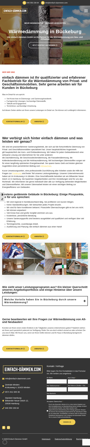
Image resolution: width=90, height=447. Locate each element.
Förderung (16, 173)
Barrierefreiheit (82, 439)
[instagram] (8, 427)
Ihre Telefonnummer (53, 385)
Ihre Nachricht (51, 393)
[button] (5, 442)
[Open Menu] (86, 11)
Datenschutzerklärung (63, 439)
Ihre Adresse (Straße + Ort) (76, 385)
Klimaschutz (46, 166)
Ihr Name (50, 377)
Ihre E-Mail (72, 378)
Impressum (46, 439)
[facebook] (3, 427)
